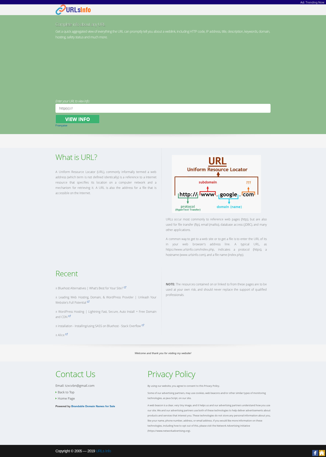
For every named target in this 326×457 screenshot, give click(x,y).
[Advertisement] (163, 68)
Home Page (66, 398)
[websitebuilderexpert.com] (125, 288)
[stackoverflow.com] (143, 326)
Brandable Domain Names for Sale (93, 406)
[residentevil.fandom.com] (66, 335)
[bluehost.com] (88, 302)
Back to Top (66, 392)
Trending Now (314, 2)
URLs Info (103, 451)
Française (61, 125)
